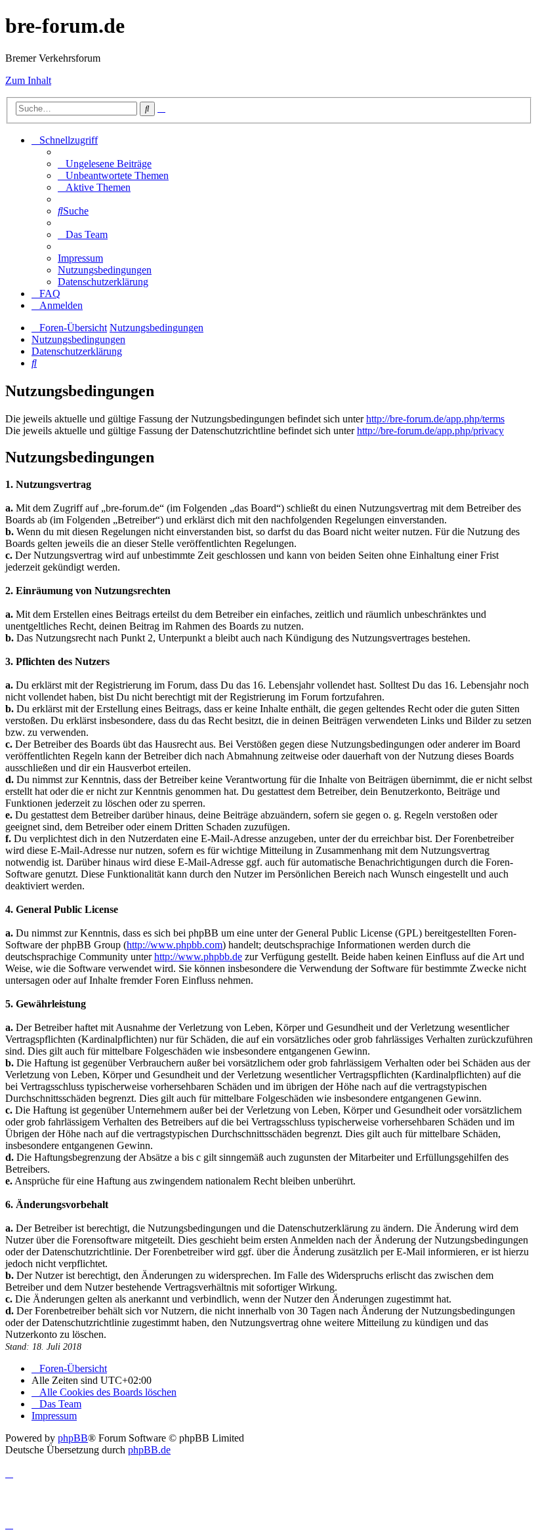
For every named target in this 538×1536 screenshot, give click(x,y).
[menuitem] (105, 163)
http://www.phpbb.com (174, 944)
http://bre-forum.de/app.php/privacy (430, 430)
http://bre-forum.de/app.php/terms (435, 418)
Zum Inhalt (28, 80)
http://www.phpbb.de (198, 956)
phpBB (73, 1438)
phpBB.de (149, 1449)
